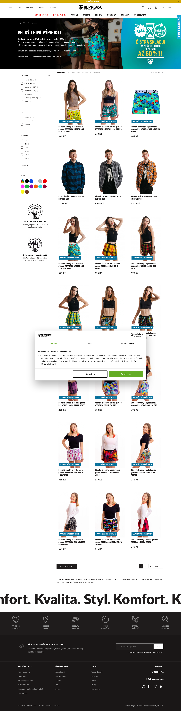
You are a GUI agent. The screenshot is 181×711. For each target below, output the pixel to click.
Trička (93, 681)
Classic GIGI (29, 83)
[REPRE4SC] (90, 7)
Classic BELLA (29, 80)
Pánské (27, 124)
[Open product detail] (74, 110)
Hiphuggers (95, 689)
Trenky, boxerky (97, 672)
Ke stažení (58, 681)
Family (42, 7)
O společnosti (60, 672)
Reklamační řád (23, 685)
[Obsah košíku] (156, 7)
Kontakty (58, 689)
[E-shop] (18, 23)
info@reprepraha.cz (155, 679)
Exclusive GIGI (30, 91)
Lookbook (30, 7)
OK (158, 646)
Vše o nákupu (22, 693)
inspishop (158, 705)
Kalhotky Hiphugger (32, 98)
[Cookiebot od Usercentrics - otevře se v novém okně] (132, 335)
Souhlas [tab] (53, 343)
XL (25, 151)
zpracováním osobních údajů (153, 652)
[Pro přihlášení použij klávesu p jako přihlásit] (149, 7)
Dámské (27, 121)
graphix (27, 94)
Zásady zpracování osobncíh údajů (30, 689)
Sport (27, 101)
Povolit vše (126, 374)
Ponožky (94, 676)
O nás (19, 7)
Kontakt (52, 7)
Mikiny (93, 685)
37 (25, 162)
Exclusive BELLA (30, 87)
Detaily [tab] (91, 343)
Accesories (28, 117)
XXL (26, 155)
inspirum (134, 705)
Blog (10, 7)
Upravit (89, 374)
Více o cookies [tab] (127, 343)
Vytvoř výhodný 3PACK (69, 121)
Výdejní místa (22, 676)
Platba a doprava (24, 672)
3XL (26, 158)
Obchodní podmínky (25, 681)
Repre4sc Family (60, 676)
